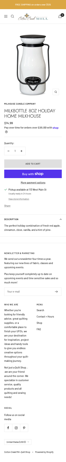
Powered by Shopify (44, 452)
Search (40, 310)
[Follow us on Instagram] (16, 428)
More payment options (33, 182)
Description (11, 219)
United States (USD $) (16, 442)
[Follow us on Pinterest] (24, 428)
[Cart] (60, 16)
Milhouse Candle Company (20, 103)
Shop (39, 322)
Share (7, 205)
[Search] (12, 16)
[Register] (56, 291)
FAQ (39, 329)
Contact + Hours (45, 316)
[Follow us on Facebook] (8, 428)
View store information (18, 199)
